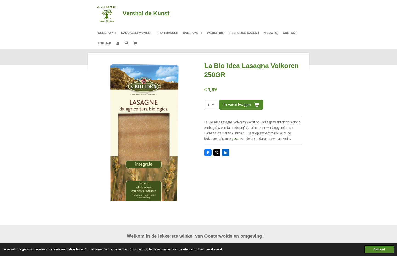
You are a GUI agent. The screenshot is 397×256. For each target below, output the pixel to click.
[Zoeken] (126, 42)
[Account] (117, 43)
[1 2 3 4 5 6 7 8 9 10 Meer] (210, 105)
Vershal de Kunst (146, 13)
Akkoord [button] (379, 249)
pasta (235, 138)
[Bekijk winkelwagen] (135, 43)
